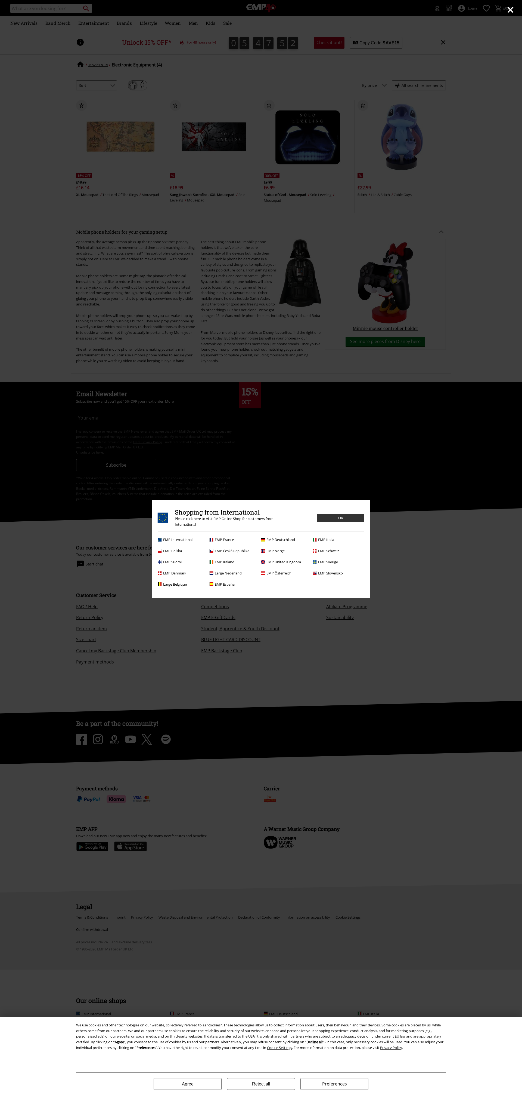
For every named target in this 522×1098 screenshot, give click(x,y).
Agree (188, 1084)
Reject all (261, 1084)
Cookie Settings (279, 1047)
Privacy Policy (391, 1047)
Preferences (334, 1084)
